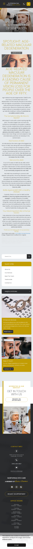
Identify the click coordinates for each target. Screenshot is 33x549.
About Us (7, 269)
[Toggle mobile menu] (4, 3)
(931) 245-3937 (16, 463)
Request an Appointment (16, 399)
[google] (21, 487)
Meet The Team (9, 276)
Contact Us (8, 283)
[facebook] (12, 487)
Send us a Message (16, 471)
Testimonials (8, 279)
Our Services (8, 273)
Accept (16, 545)
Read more (7, 331)
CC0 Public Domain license (22, 233)
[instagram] (16, 487)
